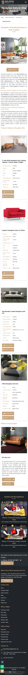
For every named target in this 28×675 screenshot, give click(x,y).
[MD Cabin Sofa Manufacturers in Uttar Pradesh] (14, 440)
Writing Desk (4, 615)
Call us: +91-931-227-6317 (10, 560)
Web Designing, (21, 672)
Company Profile (5, 590)
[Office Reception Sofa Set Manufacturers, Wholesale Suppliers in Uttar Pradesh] (14, 367)
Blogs (2, 595)
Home (2, 17)
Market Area (4, 603)
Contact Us (3, 598)
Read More (8, 483)
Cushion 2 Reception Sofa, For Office (13, 230)
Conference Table (5, 610)
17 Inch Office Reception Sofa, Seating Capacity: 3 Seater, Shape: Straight (14, 161)
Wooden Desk (4, 617)
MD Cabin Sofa (6, 457)
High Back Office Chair (6, 642)
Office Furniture (9, 17)
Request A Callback (9, 196)
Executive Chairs (5, 634)
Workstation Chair (5, 632)
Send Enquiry (8, 479)
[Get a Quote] (2, 671)
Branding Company (18, 673)
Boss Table (3, 612)
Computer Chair (4, 639)
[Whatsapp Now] (2, 667)
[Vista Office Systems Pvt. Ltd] (8, 2)
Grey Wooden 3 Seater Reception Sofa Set (13, 312)
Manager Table (4, 620)
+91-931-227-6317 (8, 658)
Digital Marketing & (9, 673)
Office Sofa (19, 17)
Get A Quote (7, 563)
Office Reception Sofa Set (10, 384)
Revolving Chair (4, 637)
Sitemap (3, 600)
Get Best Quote (8, 192)
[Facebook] (2, 662)
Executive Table (4, 622)
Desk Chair (3, 629)
